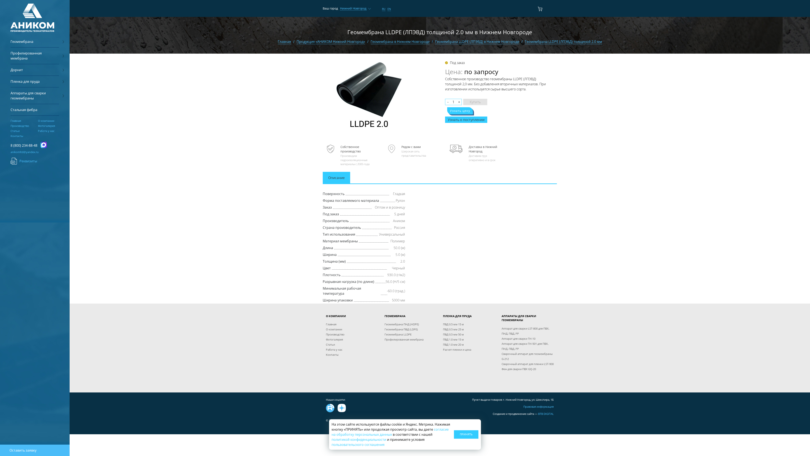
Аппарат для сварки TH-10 (518, 339)
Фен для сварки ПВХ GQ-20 (519, 369)
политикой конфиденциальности (359, 439)
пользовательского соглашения (358, 444)
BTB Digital (546, 414)
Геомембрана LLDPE (398, 334)
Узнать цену (460, 111)
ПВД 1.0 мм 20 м (453, 344)
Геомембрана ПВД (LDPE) (401, 329)
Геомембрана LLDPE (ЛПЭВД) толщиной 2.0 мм (563, 41)
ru (383, 9)
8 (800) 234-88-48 (24, 145)
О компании (46, 121)
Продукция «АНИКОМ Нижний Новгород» (331, 41)
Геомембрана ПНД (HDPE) (402, 324)
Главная (16, 121)
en (389, 9)
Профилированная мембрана (404, 339)
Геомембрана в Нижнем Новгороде (400, 41)
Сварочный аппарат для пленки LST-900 (528, 364)
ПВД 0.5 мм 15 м (453, 324)
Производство (20, 126)
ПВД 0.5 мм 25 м (453, 329)
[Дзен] (342, 408)
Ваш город (330, 8)
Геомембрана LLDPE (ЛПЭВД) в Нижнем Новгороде (477, 41)
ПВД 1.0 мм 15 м (453, 339)
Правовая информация (538, 406)
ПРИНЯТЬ (466, 434)
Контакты (17, 136)
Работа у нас (46, 131)
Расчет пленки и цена (457, 350)
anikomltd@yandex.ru (25, 152)
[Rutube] (330, 408)
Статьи (15, 131)
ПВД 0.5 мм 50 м (453, 334)
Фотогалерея (46, 126)
